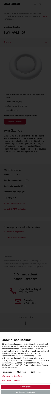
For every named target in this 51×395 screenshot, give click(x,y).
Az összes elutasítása (25, 392)
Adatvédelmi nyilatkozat (12, 380)
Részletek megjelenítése (12, 376)
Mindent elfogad (26, 387)
